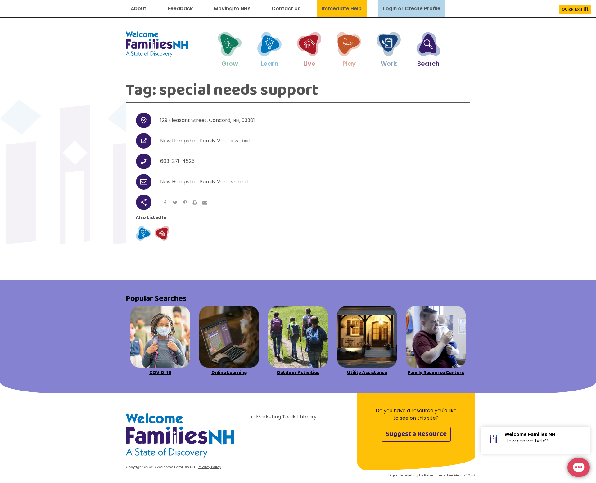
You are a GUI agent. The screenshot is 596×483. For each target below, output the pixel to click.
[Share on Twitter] (175, 202)
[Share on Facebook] (165, 202)
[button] (230, 50)
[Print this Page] (195, 202)
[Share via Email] (205, 202)
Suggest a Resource (416, 434)
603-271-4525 (177, 161)
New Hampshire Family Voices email (204, 181)
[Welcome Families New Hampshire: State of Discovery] (180, 437)
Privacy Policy (209, 466)
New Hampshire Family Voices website (207, 140)
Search (428, 63)
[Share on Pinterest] (185, 202)
